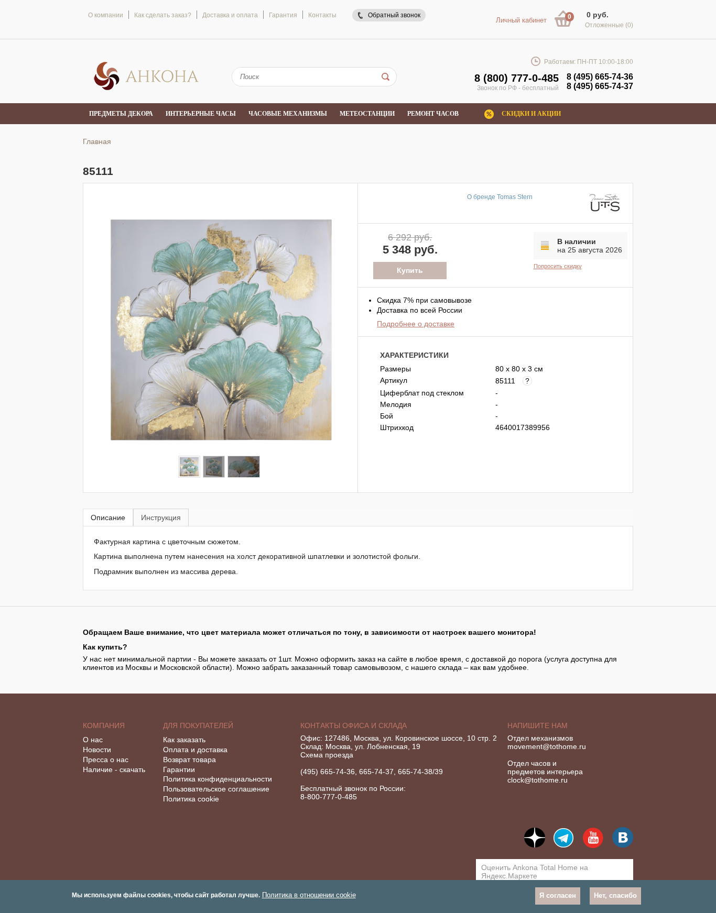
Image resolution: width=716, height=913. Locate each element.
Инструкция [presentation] (161, 517)
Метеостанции (367, 113)
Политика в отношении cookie (309, 895)
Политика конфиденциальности (217, 779)
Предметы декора (121, 113)
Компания (104, 725)
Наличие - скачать (114, 769)
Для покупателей (198, 725)
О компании (105, 15)
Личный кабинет (521, 20)
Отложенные (609, 25)
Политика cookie (191, 799)
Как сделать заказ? (162, 15)
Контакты (322, 15)
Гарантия (283, 15)
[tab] (108, 517)
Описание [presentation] (108, 517)
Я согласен (557, 895)
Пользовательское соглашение (216, 789)
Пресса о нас (105, 759)
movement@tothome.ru (546, 746)
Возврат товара (189, 759)
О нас (93, 739)
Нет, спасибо (615, 895)
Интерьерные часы (201, 113)
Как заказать (184, 739)
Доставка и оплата (230, 15)
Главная (97, 141)
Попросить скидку (558, 266)
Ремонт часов (433, 113)
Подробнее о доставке (415, 324)
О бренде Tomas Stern (500, 197)
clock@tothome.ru (537, 780)
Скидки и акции (531, 113)
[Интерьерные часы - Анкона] (146, 88)
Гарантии (179, 769)
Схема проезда (326, 755)
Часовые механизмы (287, 113)
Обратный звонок (394, 15)
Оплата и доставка (195, 749)
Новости (97, 749)
